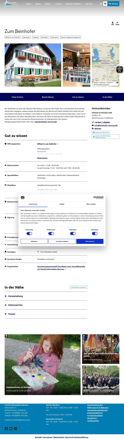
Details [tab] (62, 204)
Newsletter (92, 418)
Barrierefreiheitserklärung (76, 437)
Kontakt (38, 437)
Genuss (58, 4)
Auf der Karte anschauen (78, 287)
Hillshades (102, 82)
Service (89, 4)
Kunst (38, 4)
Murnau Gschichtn (73, 4)
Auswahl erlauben (62, 241)
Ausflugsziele (93, 421)
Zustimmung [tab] (33, 204)
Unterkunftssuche (95, 405)
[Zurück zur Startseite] (12, 4)
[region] (105, 65)
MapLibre (96, 82)
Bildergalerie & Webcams (97, 407)
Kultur (47, 4)
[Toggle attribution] (117, 82)
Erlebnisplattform (95, 413)
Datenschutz (59, 437)
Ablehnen (34, 241)
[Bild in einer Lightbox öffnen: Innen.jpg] (76, 65)
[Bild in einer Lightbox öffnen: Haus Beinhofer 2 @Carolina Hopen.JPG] (33, 65)
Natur (28, 4)
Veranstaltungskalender (97, 410)
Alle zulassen (89, 241)
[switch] (51, 233)
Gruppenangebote (95, 415)
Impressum (47, 437)
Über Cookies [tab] (91, 204)
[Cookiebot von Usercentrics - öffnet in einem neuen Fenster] (95, 197)
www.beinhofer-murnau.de (46, 122)
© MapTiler (109, 82)
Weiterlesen (42, 158)
